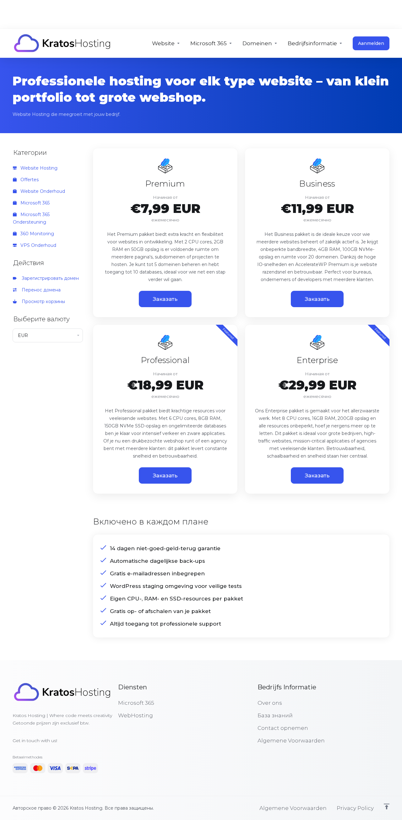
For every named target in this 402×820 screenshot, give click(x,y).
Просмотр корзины (42, 301)
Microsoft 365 (34, 203)
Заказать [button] (165, 299)
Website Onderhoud (42, 191)
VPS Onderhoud (37, 245)
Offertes (29, 179)
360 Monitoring (36, 233)
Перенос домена (40, 290)
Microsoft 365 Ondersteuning (31, 218)
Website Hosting (38, 168)
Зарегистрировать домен (49, 278)
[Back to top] (386, 806)
